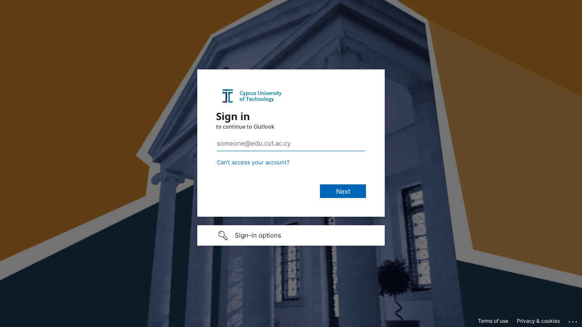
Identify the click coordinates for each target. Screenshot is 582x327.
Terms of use (493, 321)
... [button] (573, 320)
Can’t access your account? (253, 162)
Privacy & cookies (538, 321)
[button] (291, 235)
